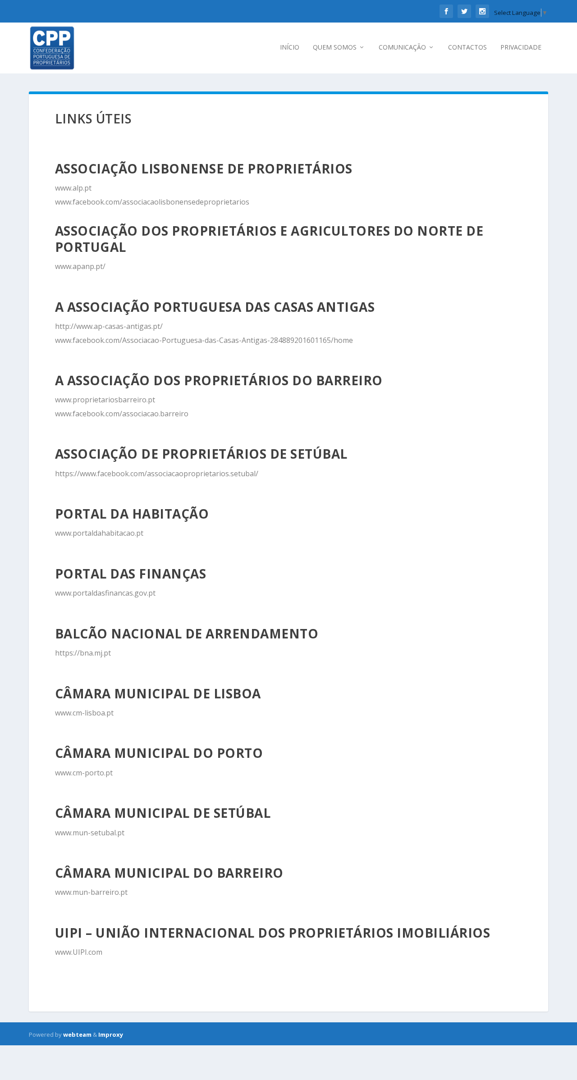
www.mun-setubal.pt (89, 833)
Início (289, 47)
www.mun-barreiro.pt (91, 892)
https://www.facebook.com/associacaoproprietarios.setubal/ (156, 473)
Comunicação (402, 47)
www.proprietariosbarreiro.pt (105, 400)
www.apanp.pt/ (80, 266)
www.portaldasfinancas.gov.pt (105, 593)
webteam (77, 1034)
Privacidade (520, 47)
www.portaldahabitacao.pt (99, 533)
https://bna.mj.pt (83, 653)
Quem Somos (335, 47)
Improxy (110, 1034)
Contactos (467, 47)
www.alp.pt (73, 188)
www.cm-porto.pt (84, 773)
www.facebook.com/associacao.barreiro (121, 414)
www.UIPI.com (78, 952)
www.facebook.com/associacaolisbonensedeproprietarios (152, 202)
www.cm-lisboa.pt (84, 713)
